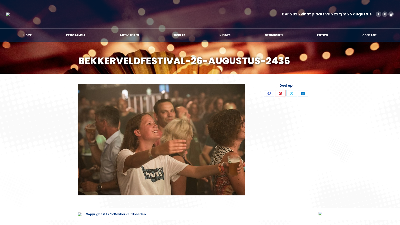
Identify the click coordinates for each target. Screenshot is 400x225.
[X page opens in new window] (385, 14)
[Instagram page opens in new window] (391, 14)
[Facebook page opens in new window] (378, 14)
